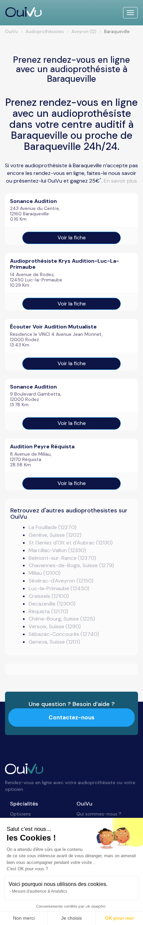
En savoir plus (120, 180)
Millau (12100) (45, 572)
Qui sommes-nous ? (98, 814)
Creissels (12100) (49, 596)
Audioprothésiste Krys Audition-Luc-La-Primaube (64, 263)
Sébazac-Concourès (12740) (64, 634)
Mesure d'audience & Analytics (39, 891)
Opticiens (20, 814)
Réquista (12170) (48, 611)
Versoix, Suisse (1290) (55, 626)
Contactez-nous (71, 717)
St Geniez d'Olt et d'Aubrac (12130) (71, 542)
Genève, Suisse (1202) (55, 534)
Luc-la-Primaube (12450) (59, 588)
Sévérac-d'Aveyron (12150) (61, 580)
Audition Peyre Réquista (42, 446)
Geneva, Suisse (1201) (54, 641)
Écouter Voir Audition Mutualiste (53, 326)
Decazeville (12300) (52, 603)
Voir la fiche (72, 237)
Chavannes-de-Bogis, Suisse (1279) (71, 565)
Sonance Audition (33, 201)
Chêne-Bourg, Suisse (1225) (62, 618)
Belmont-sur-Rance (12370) (62, 557)
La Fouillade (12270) (52, 527)
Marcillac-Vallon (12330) (57, 550)
